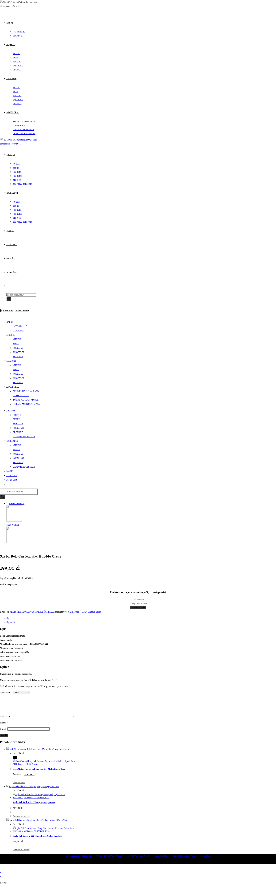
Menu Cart (11, 479)
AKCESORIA (12, 386)
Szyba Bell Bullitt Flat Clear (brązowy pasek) (34, 802)
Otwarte (35, 764)
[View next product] (20, 524)
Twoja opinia (6, 716)
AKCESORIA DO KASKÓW (26, 391)
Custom (91, 611)
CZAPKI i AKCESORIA (24, 436)
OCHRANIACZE (21, 395)
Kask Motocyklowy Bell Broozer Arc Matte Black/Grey (39, 769)
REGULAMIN (163, 855)
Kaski (29, 764)
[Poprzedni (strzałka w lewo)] (1, 893)
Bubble (77, 611)
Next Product (12, 524)
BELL (50, 611)
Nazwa (4, 722)
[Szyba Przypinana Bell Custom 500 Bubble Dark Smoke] (14, 520)
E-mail (3, 728)
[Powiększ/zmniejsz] (1, 889)
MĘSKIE (10, 335)
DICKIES (10, 410)
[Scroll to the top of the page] (1, 868)
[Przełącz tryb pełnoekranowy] (4, 889)
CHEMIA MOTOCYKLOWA (26, 404)
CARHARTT (12, 440)
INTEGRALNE (20, 326)
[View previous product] (7, 503)
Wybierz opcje (19, 782)
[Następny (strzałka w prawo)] (4, 893)
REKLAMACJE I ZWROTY (186, 855)
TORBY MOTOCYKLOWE (25, 399)
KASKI (9, 322)
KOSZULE (18, 347)
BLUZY (16, 419)
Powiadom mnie (138, 607)
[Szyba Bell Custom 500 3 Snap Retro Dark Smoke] (14, 542)
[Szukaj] (9, 299)
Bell (71, 611)
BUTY (16, 343)
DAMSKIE (11, 360)
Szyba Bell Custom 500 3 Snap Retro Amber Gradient (37, 836)
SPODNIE (18, 356)
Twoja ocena (6, 692)
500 (67, 611)
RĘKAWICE (18, 352)
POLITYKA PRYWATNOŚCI (81, 855)
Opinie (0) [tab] (10, 622)
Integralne (22, 764)
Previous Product (16, 503)
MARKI (9, 471)
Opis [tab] (8, 618)
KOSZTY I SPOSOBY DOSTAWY (112, 855)
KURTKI (17, 339)
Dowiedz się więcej (21, 816)
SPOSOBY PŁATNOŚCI (142, 855)
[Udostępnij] (6, 889)
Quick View (63, 749)
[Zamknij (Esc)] (9, 889)
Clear (84, 611)
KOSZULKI (18, 427)
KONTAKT (11, 475)
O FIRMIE (205, 855)
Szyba (98, 611)
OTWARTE (18, 330)
